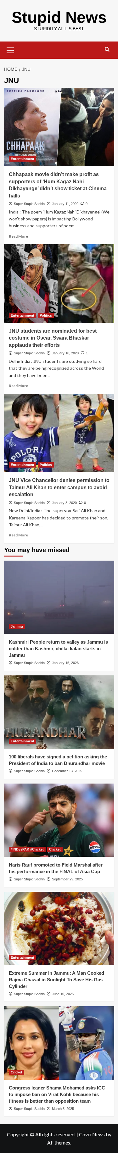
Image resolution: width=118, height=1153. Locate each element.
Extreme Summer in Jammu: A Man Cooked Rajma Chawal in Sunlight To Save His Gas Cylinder (56, 979)
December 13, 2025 (67, 771)
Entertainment (22, 159)
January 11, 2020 (65, 204)
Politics (46, 315)
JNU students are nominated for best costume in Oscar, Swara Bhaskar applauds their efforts (53, 338)
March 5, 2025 (63, 1109)
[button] (10, 49)
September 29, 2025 (67, 879)
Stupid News (59, 17)
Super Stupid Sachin (29, 204)
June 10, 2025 (63, 994)
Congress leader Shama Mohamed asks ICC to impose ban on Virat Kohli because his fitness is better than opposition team (57, 1094)
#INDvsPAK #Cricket (27, 849)
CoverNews (92, 1134)
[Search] (107, 49)
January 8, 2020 (64, 503)
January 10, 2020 (65, 353)
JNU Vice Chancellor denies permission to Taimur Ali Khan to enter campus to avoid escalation (59, 487)
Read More (18, 236)
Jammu (17, 626)
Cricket (55, 849)
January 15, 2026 (65, 663)
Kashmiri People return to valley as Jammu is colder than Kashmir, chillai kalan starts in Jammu (58, 648)
